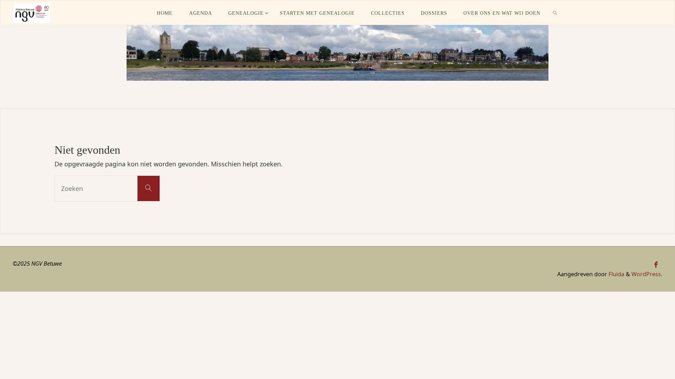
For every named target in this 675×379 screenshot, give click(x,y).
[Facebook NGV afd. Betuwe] (656, 264)
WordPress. (646, 274)
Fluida (615, 274)
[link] (555, 12)
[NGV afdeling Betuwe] (32, 12)
